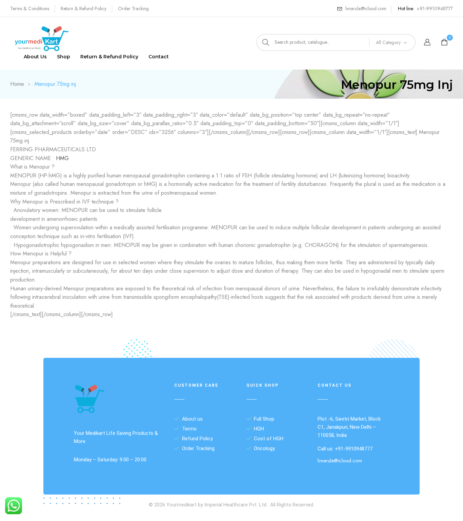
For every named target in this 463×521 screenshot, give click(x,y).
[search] (265, 42)
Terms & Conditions (29, 8)
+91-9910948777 (435, 8)
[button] (445, 42)
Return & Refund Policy (83, 8)
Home (17, 84)
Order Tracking (133, 8)
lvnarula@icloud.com (365, 8)
